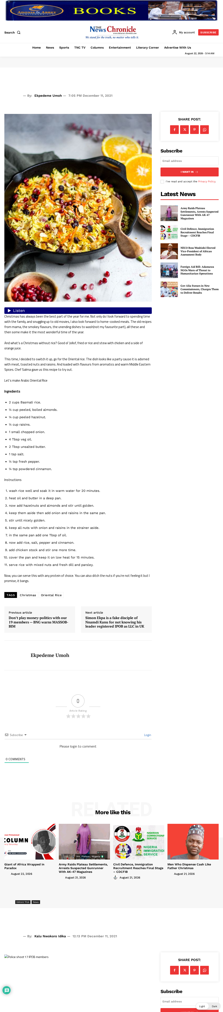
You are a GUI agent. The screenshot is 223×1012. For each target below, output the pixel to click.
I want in (187, 171)
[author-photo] (7, 873)
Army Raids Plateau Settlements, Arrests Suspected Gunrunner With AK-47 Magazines (199, 213)
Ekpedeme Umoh (48, 96)
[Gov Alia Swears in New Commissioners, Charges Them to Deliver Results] (169, 289)
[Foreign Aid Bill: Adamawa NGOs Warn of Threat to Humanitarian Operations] (169, 270)
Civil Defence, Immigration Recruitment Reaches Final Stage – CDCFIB (197, 232)
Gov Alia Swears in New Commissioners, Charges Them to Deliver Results (200, 289)
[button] (13, 32)
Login (147, 735)
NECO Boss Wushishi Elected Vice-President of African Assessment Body (198, 251)
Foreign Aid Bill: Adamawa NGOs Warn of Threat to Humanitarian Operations (197, 270)
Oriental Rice (51, 595)
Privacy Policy (206, 181)
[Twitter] (184, 129)
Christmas (28, 595)
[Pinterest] (194, 129)
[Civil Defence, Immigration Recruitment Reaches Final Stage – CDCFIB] (169, 232)
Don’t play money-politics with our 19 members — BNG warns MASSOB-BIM (38, 622)
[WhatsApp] (204, 129)
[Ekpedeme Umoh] (14, 655)
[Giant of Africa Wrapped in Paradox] (30, 842)
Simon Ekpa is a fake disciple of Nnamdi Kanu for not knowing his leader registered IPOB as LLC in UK (114, 622)
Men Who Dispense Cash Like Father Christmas (189, 866)
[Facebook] (174, 129)
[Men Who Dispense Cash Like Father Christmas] (193, 842)
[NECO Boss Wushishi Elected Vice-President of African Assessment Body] (169, 251)
